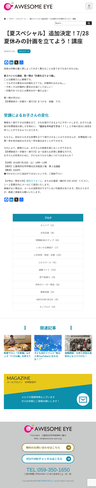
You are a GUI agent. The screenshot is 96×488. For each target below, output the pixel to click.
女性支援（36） (48, 232)
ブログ (11, 19)
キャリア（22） (48, 225)
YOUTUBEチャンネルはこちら (44, 459)
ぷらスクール (21, 19)
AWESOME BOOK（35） (48, 299)
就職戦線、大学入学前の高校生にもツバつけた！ (78, 354)
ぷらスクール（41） (48, 262)
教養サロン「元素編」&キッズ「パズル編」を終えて (17, 354)
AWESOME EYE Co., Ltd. (47, 480)
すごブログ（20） (48, 306)
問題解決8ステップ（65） (48, 240)
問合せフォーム (34, 180)
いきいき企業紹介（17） (48, 247)
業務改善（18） (48, 291)
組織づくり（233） (48, 269)
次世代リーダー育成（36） (48, 284)
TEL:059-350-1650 (48, 469)
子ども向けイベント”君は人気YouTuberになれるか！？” (47, 356)
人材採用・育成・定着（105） (48, 254)
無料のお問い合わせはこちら (43, 447)
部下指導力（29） (48, 277)
